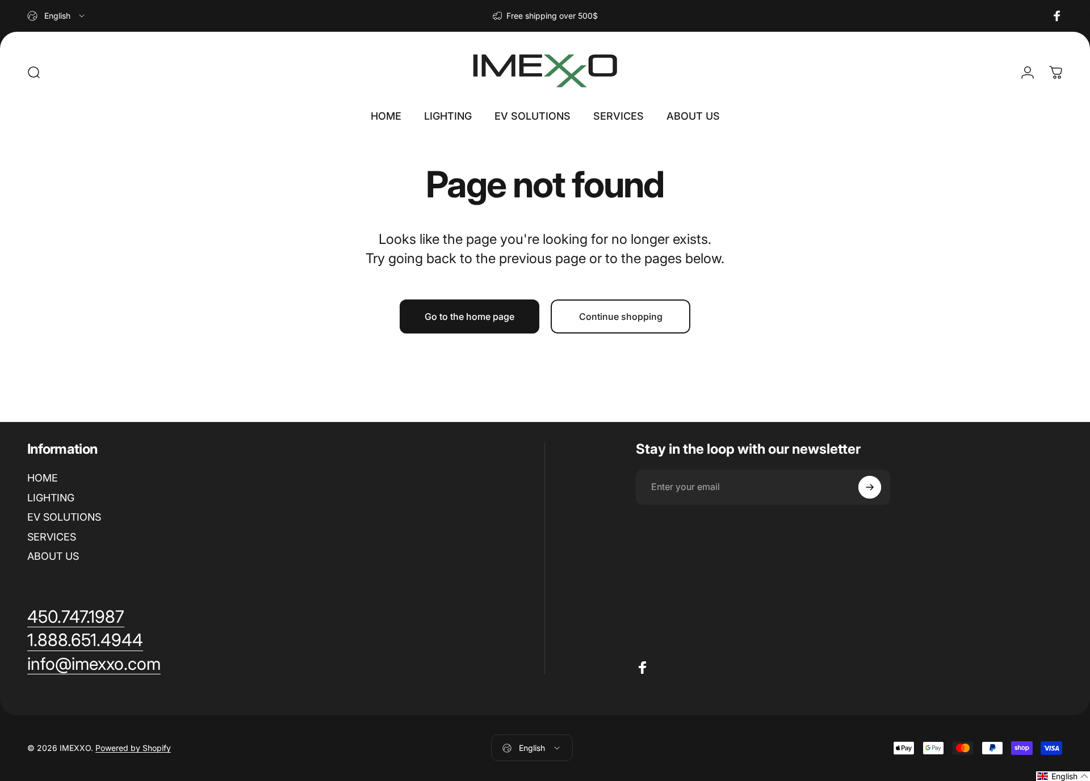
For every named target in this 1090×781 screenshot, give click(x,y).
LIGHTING (50, 498)
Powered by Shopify (133, 748)
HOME (42, 478)
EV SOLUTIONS (64, 517)
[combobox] (56, 16)
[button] (1063, 776)
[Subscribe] (869, 487)
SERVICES (51, 537)
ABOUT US (53, 556)
